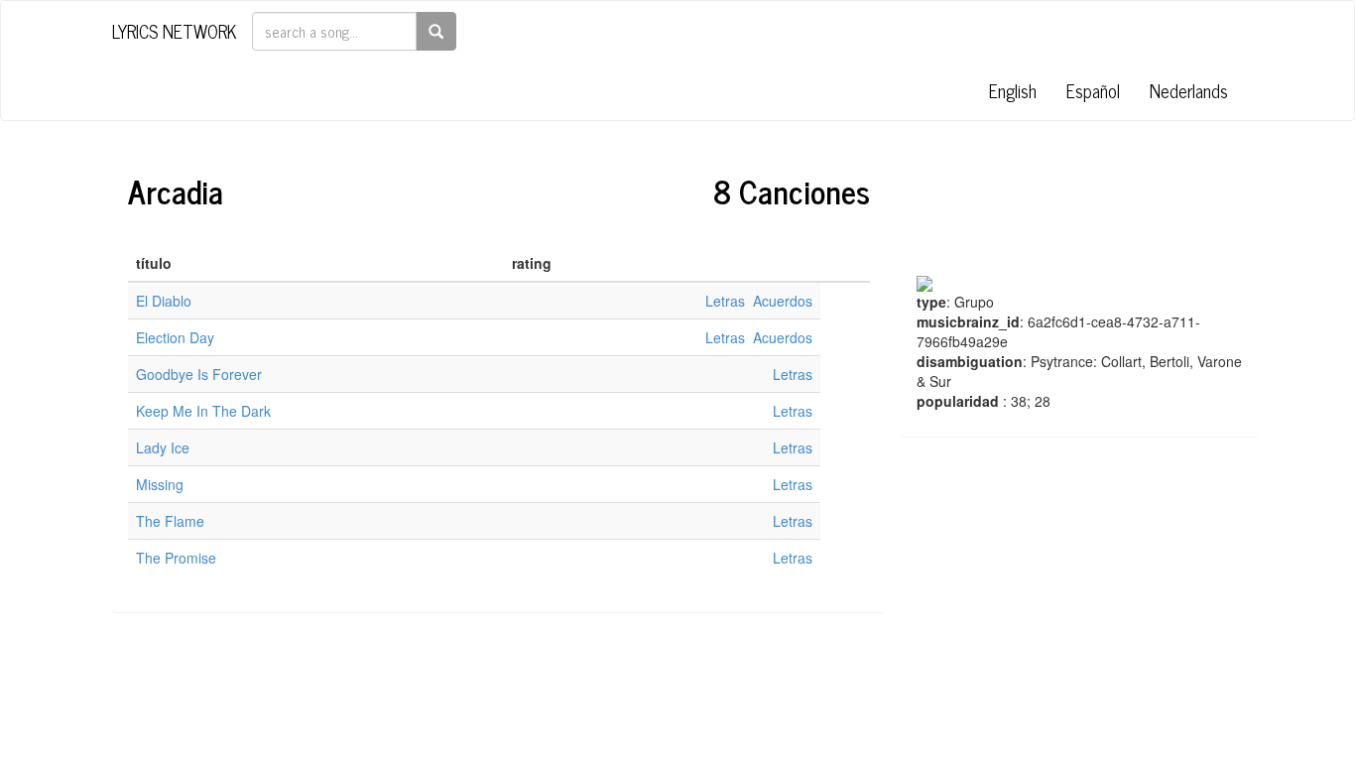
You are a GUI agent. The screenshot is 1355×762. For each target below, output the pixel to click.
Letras (727, 301)
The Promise (176, 558)
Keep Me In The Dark (203, 411)
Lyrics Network (174, 31)
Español (1093, 90)
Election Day (175, 337)
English (1013, 90)
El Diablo (163, 301)
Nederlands (1189, 90)
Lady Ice (162, 447)
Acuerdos (782, 301)
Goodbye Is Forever (199, 374)
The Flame (170, 521)
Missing (160, 484)
